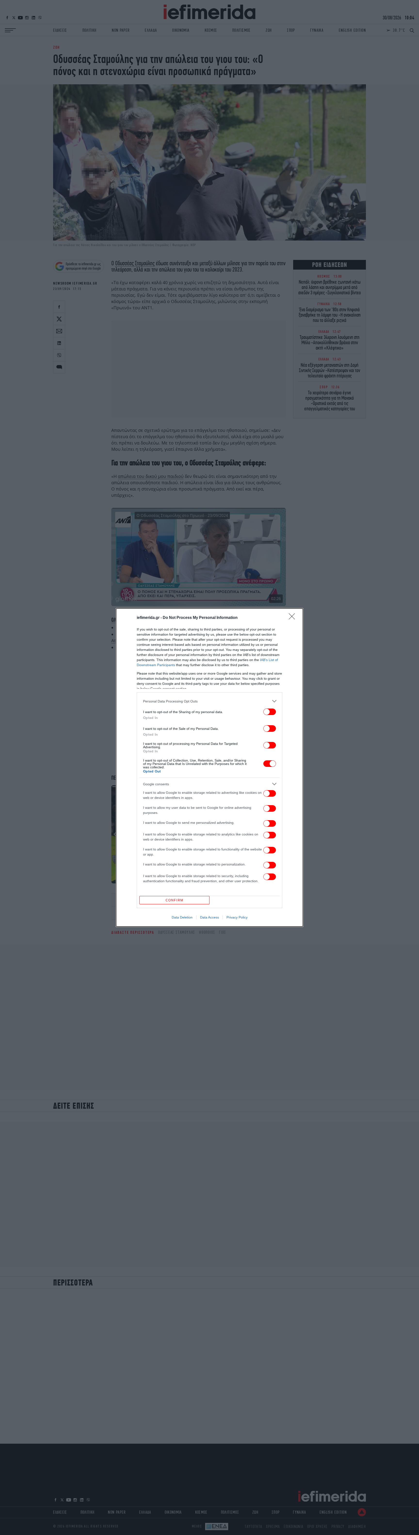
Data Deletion (182, 917)
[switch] (269, 712)
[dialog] (209, 767)
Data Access (209, 917)
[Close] (293, 618)
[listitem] (209, 701)
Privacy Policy (237, 917)
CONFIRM (175, 900)
